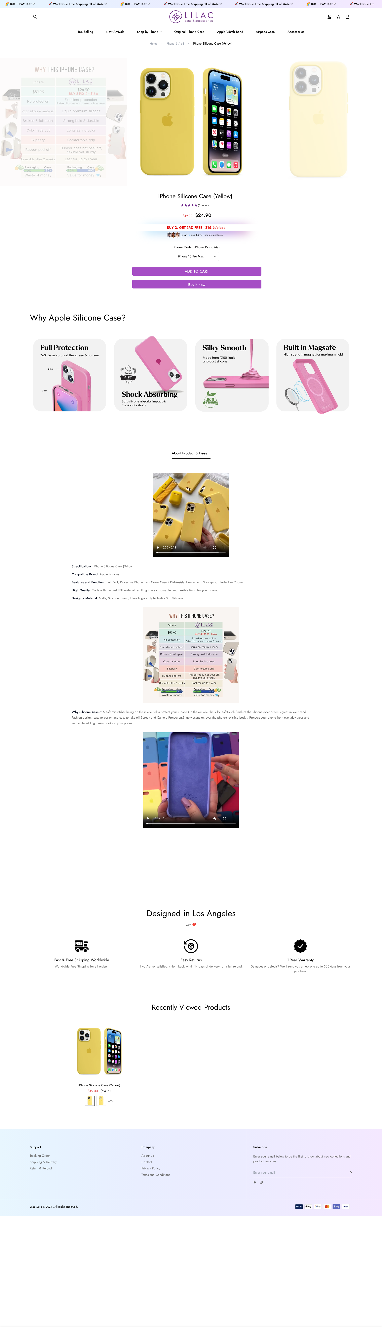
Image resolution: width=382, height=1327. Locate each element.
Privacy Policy (150, 1168)
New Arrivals (115, 31)
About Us (147, 1155)
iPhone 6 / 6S (175, 43)
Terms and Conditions (155, 1174)
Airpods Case (265, 31)
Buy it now (197, 284)
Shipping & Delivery (43, 1162)
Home (154, 43)
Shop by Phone (147, 31)
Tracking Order (40, 1155)
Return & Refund (41, 1168)
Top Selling (85, 31)
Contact (146, 1162)
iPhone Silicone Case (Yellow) (99, 1085)
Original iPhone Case (189, 31)
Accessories (295, 31)
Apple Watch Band (230, 31)
